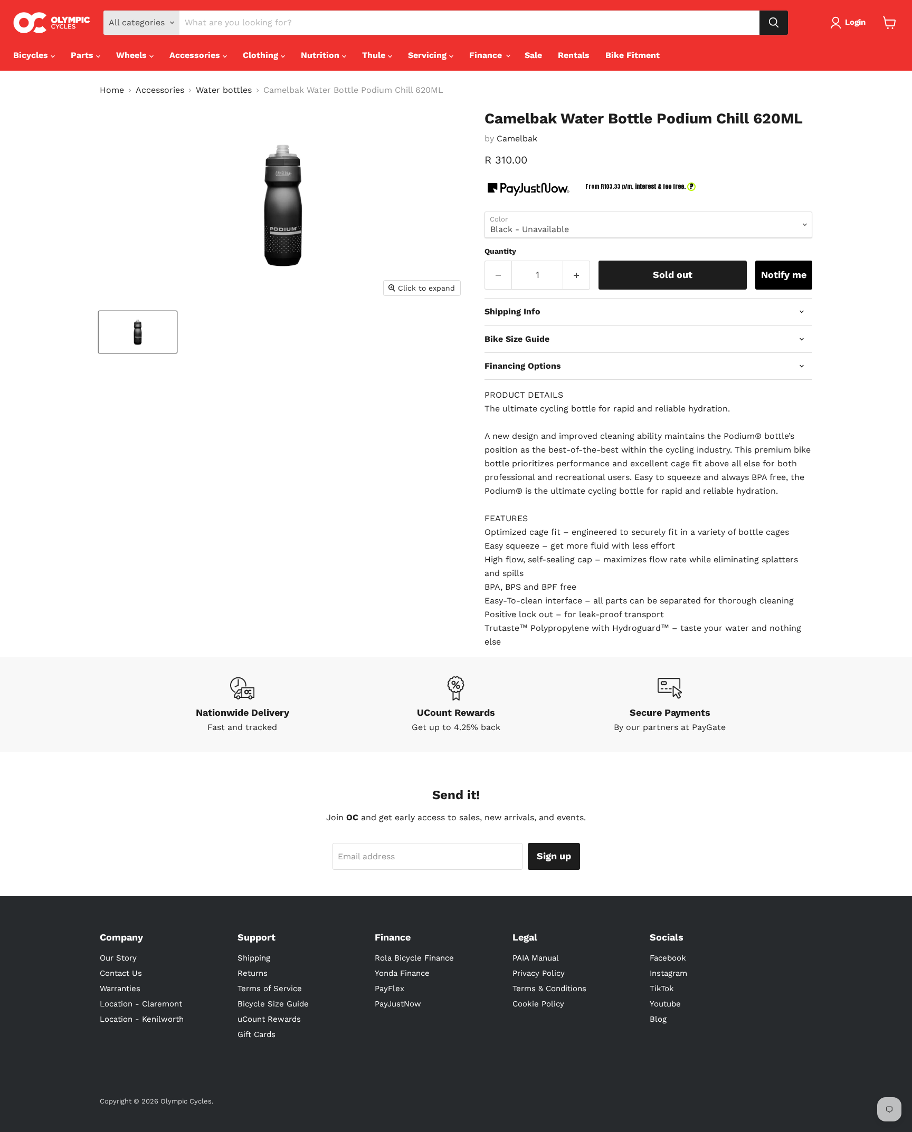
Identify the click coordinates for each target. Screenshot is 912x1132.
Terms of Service (270, 988)
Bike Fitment (632, 55)
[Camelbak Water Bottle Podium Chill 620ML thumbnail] (138, 332)
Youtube (665, 1004)
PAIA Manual (535, 958)
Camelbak (517, 138)
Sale (533, 55)
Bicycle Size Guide (273, 1004)
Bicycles (32, 55)
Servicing (428, 55)
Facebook (668, 958)
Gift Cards (257, 1034)
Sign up (554, 855)
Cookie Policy (538, 1004)
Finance (487, 55)
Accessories (196, 55)
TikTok (662, 988)
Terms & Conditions (549, 988)
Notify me (783, 274)
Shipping (254, 958)
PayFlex (389, 988)
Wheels (132, 55)
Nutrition (321, 55)
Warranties (120, 988)
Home (112, 90)
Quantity (500, 251)
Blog (658, 1019)
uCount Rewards (269, 1019)
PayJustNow (398, 1004)
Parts (83, 55)
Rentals (574, 55)
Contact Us (121, 973)
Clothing (262, 55)
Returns (253, 973)
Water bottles (224, 90)
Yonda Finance (402, 973)
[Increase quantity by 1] (576, 275)
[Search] (773, 23)
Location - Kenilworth (142, 1019)
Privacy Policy (538, 973)
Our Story (118, 958)
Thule (375, 55)
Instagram (668, 973)
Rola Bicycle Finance (414, 958)
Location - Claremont (141, 1004)
